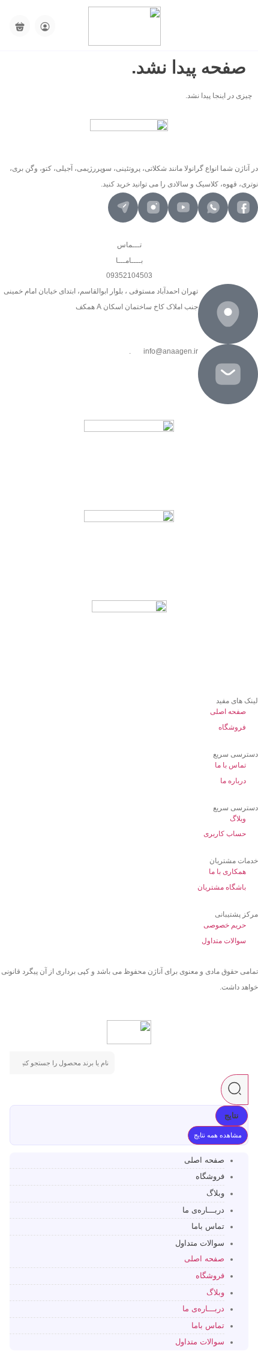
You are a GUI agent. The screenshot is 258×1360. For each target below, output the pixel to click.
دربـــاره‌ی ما (203, 1209)
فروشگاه (210, 1176)
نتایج (231, 1115)
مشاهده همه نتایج (218, 1135)
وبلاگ (215, 1193)
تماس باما (207, 1226)
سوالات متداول (199, 1243)
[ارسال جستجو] (234, 1089)
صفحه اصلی (204, 1160)
